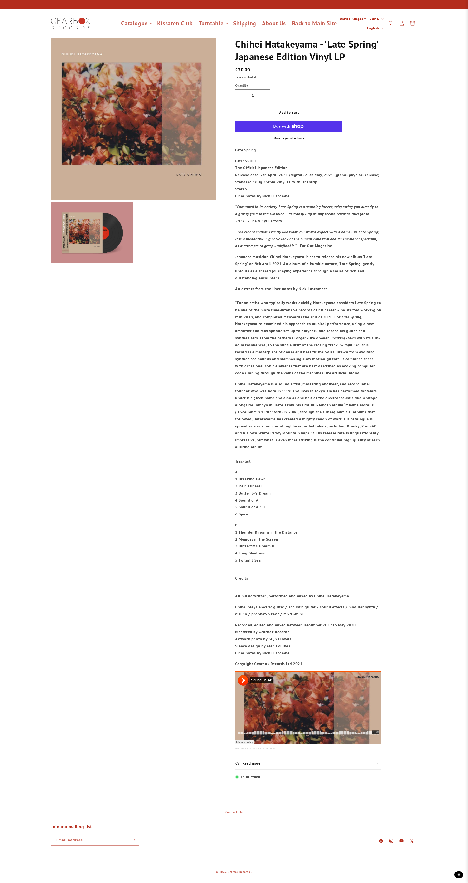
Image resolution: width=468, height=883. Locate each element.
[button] (136, 23)
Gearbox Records (246, 748)
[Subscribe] (133, 840)
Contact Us (234, 812)
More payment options (289, 138)
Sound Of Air (268, 748)
